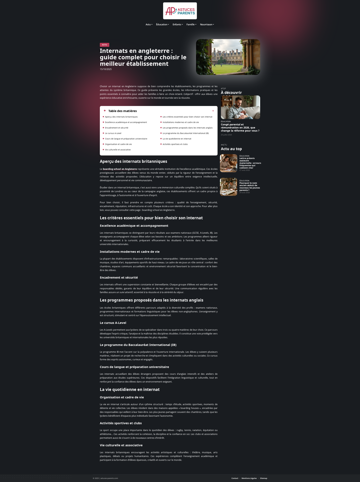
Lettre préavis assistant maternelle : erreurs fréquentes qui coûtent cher (250, 163)
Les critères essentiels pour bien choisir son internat (187, 116)
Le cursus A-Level (113, 133)
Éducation (226, 121)
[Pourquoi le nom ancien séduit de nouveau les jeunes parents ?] (228, 187)
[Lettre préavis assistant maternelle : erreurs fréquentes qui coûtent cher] (228, 163)
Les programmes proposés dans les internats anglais (188, 127)
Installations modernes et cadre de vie (181, 122)
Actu (104, 45)
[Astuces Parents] (180, 10)
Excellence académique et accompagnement (126, 122)
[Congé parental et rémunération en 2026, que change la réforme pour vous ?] (240, 107)
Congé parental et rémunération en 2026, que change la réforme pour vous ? (240, 127)
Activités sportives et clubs (175, 144)
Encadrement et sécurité (116, 127)
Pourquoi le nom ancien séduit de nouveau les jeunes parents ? (249, 186)
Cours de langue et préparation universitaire (126, 138)
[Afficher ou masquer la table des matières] (175, 110)
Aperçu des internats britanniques (121, 116)
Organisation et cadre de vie (118, 144)
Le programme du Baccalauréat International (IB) (186, 133)
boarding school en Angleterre (120, 169)
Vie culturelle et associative (118, 149)
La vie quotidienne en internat (177, 138)
